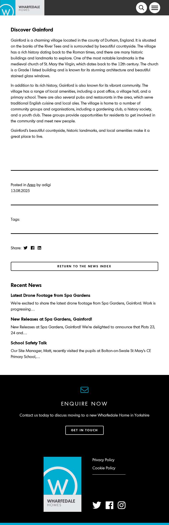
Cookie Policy (103, 467)
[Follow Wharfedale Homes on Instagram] (121, 505)
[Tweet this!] (25, 247)
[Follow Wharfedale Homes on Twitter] (96, 505)
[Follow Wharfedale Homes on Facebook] (109, 505)
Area (31, 184)
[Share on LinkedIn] (39, 247)
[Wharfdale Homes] (24, 7)
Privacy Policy (103, 459)
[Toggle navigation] (154, 7)
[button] (141, 7)
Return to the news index (84, 266)
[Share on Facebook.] (32, 247)
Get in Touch (84, 430)
